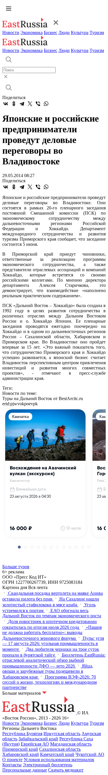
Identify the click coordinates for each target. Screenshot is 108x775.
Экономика (31, 32)
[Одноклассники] (13, 103)
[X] (29, 103)
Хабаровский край (20, 754)
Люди (64, 32)
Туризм (97, 32)
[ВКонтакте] (5, 103)
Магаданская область (71, 743)
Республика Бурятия (22, 733)
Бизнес (50, 32)
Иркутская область (61, 733)
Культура (79, 32)
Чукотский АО (89, 754)
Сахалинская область (60, 749)
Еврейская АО (35, 743)
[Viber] (38, 103)
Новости (10, 32)
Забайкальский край (38, 738)
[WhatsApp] (46, 103)
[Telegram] (21, 103)
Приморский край (20, 749)
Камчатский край (57, 754)
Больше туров (15, 566)
